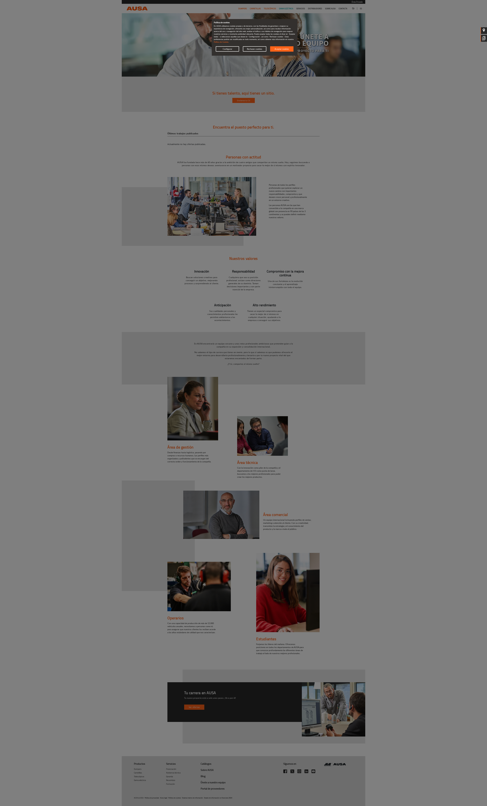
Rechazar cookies (254, 49)
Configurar (227, 49)
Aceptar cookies (282, 49)
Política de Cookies (221, 42)
